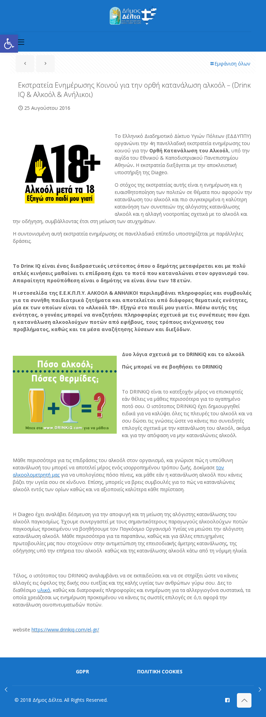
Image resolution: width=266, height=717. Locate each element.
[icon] (227, 699)
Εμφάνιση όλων (232, 63)
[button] (9, 44)
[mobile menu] (20, 41)
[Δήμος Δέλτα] (133, 16)
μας (55, 474)
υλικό (43, 590)
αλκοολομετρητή (32, 474)
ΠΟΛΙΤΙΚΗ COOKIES (160, 671)
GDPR (82, 671)
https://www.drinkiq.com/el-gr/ (65, 629)
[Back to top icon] (244, 700)
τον (220, 467)
